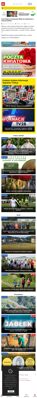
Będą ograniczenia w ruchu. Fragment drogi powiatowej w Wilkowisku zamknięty (18, 311)
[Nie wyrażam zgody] (17, 367)
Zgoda (11, 391)
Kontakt (26, 374)
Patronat (22, 374)
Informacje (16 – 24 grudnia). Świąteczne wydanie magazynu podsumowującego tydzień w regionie (18, 129)
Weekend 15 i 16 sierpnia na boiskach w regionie (18, 251)
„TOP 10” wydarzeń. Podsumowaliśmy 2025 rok (18, 106)
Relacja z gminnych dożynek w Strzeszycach (18, 191)
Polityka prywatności (11, 393)
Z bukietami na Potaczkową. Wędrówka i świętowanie (18, 289)
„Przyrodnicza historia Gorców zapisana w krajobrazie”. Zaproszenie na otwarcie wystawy (18, 171)
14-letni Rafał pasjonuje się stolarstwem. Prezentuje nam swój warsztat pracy (18, 349)
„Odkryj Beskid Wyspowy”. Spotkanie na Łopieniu (18, 270)
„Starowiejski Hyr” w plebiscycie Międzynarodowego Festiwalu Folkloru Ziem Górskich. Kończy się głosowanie (18, 152)
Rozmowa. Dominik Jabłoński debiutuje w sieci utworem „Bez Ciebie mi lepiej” (18, 330)
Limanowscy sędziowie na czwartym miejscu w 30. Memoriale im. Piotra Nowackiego (18, 231)
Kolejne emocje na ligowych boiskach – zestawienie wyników (18, 209)
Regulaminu (27, 380)
